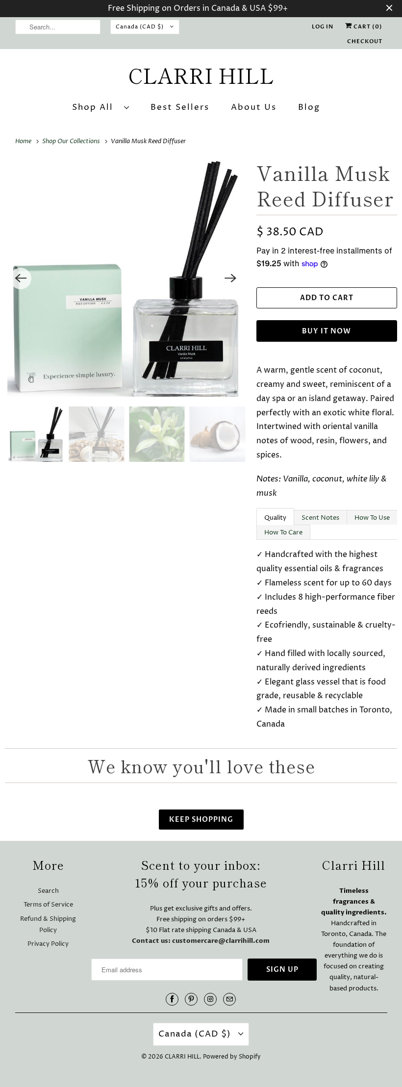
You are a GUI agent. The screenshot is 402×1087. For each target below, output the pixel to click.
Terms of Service (48, 904)
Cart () (367, 26)
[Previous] (20, 278)
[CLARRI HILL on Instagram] (210, 999)
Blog (309, 107)
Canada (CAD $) (140, 26)
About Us (253, 107)
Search (48, 890)
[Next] (231, 278)
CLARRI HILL (182, 1057)
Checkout (364, 41)
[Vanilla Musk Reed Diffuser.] (125, 278)
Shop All (95, 107)
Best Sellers (180, 107)
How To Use (372, 517)
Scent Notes (320, 517)
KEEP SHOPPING (201, 819)
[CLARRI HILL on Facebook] (172, 999)
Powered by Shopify (232, 1057)
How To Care (283, 532)
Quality (275, 517)
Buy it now (326, 331)
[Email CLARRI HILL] (229, 999)
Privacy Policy (48, 943)
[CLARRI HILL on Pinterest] (191, 999)
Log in (322, 26)
